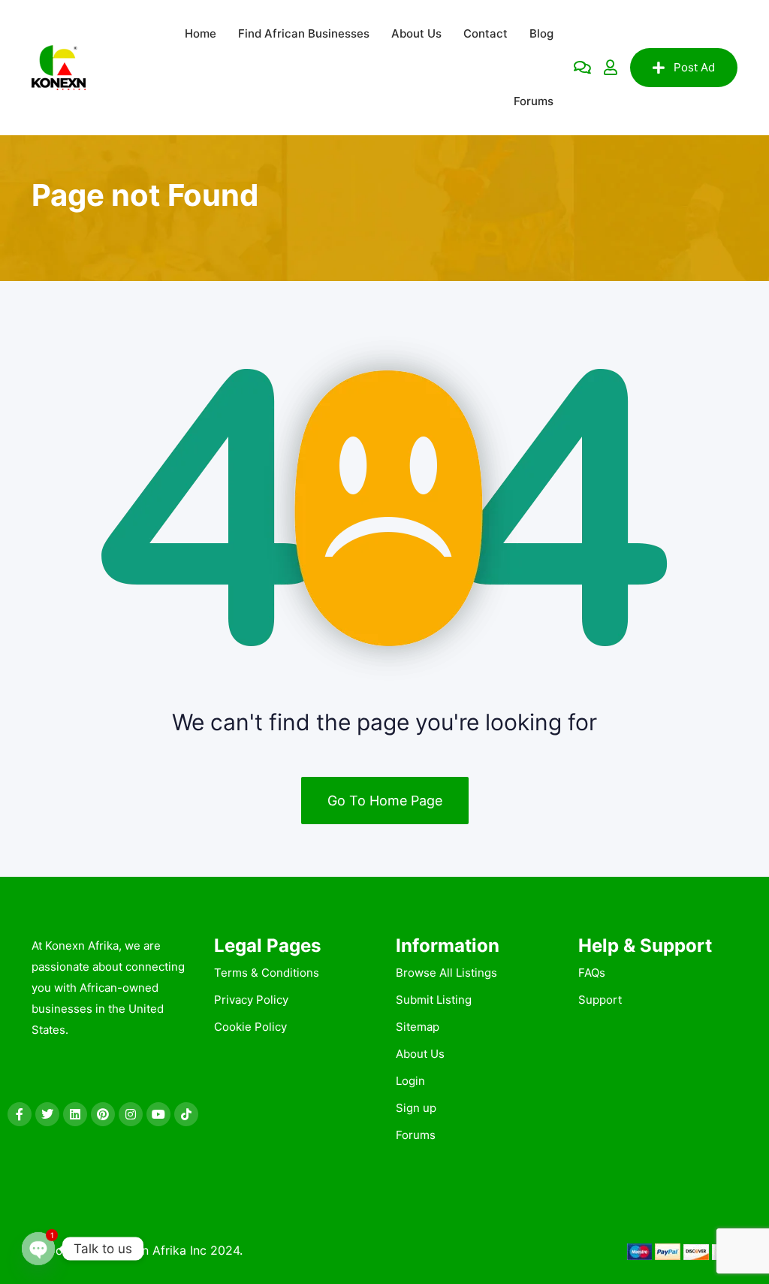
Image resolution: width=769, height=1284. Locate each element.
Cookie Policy (250, 1027)
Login (410, 1081)
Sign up (416, 1108)
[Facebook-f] (20, 1114)
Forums (533, 101)
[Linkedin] (75, 1114)
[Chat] (582, 67)
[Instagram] (131, 1114)
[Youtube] (158, 1114)
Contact (485, 33)
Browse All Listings (446, 972)
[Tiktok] (186, 1114)
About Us (416, 33)
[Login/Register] (610, 67)
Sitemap (417, 1027)
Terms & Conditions (266, 972)
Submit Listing (434, 999)
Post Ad (694, 67)
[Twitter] (47, 1114)
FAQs (591, 972)
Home (200, 33)
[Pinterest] (103, 1114)
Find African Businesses (303, 33)
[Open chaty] (38, 1248)
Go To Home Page (384, 800)
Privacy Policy (251, 999)
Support (600, 999)
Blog (541, 33)
